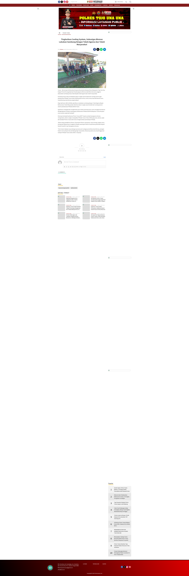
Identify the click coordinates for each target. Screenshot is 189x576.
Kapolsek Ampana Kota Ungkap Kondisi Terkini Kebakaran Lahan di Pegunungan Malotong (71, 200)
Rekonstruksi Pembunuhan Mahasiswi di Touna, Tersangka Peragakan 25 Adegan (121, 496)
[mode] (126, 2)
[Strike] (71, 167)
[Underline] (69, 167)
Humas (61, 49)
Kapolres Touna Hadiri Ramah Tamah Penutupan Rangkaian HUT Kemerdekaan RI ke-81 (73, 208)
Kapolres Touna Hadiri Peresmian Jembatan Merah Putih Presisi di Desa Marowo (98, 208)
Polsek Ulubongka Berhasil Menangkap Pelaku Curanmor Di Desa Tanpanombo (122, 553)
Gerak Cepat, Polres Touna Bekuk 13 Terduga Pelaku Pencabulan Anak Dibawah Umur (122, 489)
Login (104, 157)
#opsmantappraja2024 (64, 188)
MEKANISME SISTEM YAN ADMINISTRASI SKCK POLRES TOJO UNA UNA (121, 531)
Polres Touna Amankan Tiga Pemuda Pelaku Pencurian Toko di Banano (121, 545)
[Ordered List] (73, 167)
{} (83, 166)
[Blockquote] (77, 167)
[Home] (70, 5)
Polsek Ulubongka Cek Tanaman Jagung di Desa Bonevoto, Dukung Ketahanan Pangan (73, 216)
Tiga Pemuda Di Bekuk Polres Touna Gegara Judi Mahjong (121, 503)
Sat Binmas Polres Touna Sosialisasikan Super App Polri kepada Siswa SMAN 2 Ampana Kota (98, 200)
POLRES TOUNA (66, 33)
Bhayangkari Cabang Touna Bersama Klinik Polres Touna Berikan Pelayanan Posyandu (121, 538)
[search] (130, 2)
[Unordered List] (75, 167)
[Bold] (65, 167)
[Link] (81, 167)
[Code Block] (79, 167)
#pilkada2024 (74, 188)
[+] (85, 166)
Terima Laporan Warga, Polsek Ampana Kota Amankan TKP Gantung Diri (121, 517)
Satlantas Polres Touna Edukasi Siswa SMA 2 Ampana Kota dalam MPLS (122, 524)
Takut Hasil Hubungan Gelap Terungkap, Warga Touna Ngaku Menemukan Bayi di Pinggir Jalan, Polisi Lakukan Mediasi (122, 509)
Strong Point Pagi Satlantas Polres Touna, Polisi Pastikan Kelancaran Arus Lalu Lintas (98, 216)
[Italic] (67, 167)
